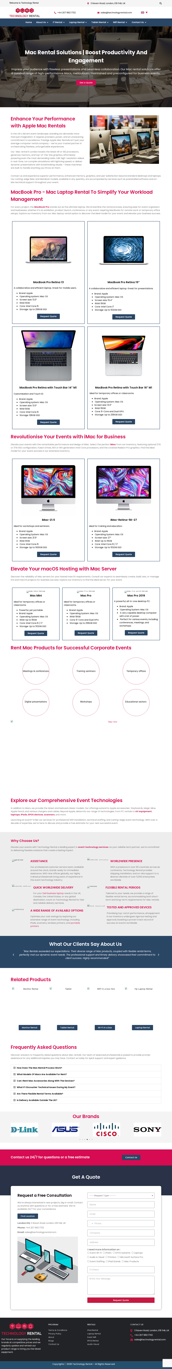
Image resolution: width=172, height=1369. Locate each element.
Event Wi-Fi (96, 1252)
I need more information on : (104, 1249)
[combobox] (90, 1223)
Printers (112, 1257)
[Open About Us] (47, 22)
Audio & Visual (97, 1257)
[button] (161, 3)
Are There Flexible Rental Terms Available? (40, 1093)
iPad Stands (114, 1261)
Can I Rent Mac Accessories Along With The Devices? (46, 1080)
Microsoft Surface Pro (131, 1257)
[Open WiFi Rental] (126, 22)
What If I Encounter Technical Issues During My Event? (46, 1087)
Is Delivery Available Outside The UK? (37, 1100)
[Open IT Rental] (64, 22)
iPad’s (108, 1252)
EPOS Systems (122, 1252)
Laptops (138, 1252)
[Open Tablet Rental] (108, 22)
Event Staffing (97, 1261)
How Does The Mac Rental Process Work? (39, 1067)
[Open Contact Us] (145, 22)
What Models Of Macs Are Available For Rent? (42, 1074)
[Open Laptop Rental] (86, 22)
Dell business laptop (53, 893)
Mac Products (131, 1261)
